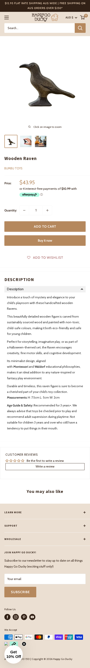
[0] (82, 17)
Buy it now (45, 241)
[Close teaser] (24, 644)
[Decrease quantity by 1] (24, 210)
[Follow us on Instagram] (16, 617)
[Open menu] (6, 17)
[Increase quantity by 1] (47, 210)
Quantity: (10, 210)
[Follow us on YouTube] (32, 617)
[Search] (80, 28)
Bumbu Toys (13, 168)
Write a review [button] (45, 466)
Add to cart (45, 227)
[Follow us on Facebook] (7, 617)
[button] (45, 289)
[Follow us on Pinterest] (24, 617)
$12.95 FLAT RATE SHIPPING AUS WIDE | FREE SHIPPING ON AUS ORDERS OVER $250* (45, 6)
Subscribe (20, 592)
